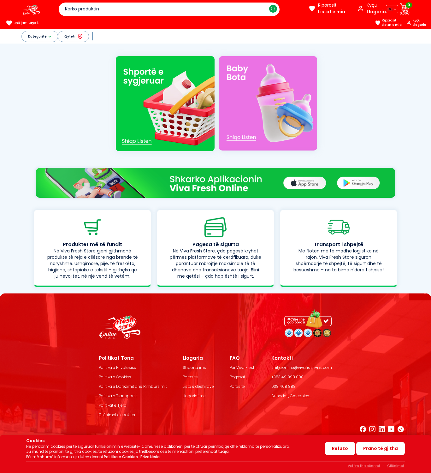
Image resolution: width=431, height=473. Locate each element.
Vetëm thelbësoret (364, 465)
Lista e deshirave (198, 386)
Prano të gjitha (380, 448)
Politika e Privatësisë (117, 367)
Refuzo (340, 448)
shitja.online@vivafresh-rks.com (301, 367)
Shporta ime (194, 367)
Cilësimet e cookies (117, 414)
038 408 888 (283, 386)
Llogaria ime (194, 396)
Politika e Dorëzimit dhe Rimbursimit (133, 386)
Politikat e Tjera (113, 405)
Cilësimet (395, 465)
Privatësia (150, 456)
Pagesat (237, 377)
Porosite (190, 377)
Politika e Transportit (118, 396)
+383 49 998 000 (287, 377)
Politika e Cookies (115, 377)
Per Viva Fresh (243, 367)
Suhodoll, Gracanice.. (290, 396)
